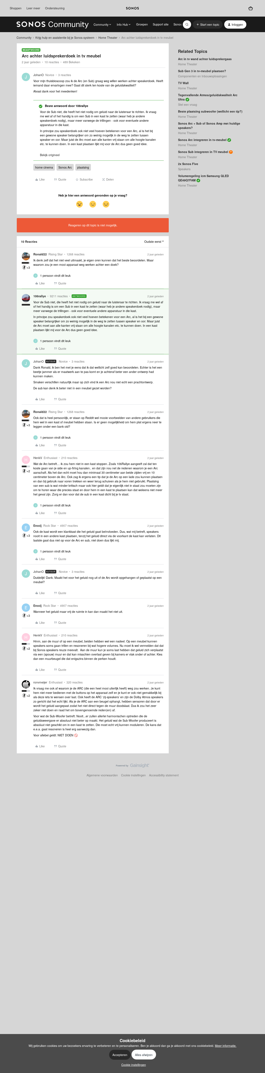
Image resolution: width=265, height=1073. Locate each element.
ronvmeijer (40, 682)
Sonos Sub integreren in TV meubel (203, 152)
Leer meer (33, 8)
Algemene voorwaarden (102, 775)
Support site (161, 24)
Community (24, 37)
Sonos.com (180, 24)
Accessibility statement (164, 775)
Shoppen (16, 8)
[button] (208, 24)
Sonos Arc (65, 167)
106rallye (39, 296)
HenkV (37, 458)
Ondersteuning (55, 8)
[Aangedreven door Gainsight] (132, 766)
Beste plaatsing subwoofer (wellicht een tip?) (210, 111)
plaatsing (83, 167)
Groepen (142, 24)
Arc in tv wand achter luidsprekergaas (205, 59)
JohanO (38, 75)
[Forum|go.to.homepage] (53, 24)
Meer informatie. (225, 1046)
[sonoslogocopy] (132, 8)
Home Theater (107, 37)
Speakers (184, 169)
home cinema (44, 167)
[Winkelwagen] (250, 8)
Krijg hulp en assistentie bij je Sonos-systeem (64, 37)
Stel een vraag (187, 104)
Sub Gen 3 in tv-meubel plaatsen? (202, 71)
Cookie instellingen (133, 775)
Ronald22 (40, 254)
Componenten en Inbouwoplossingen (202, 76)
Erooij (37, 525)
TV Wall (183, 83)
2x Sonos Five (188, 164)
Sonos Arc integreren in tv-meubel (202, 140)
